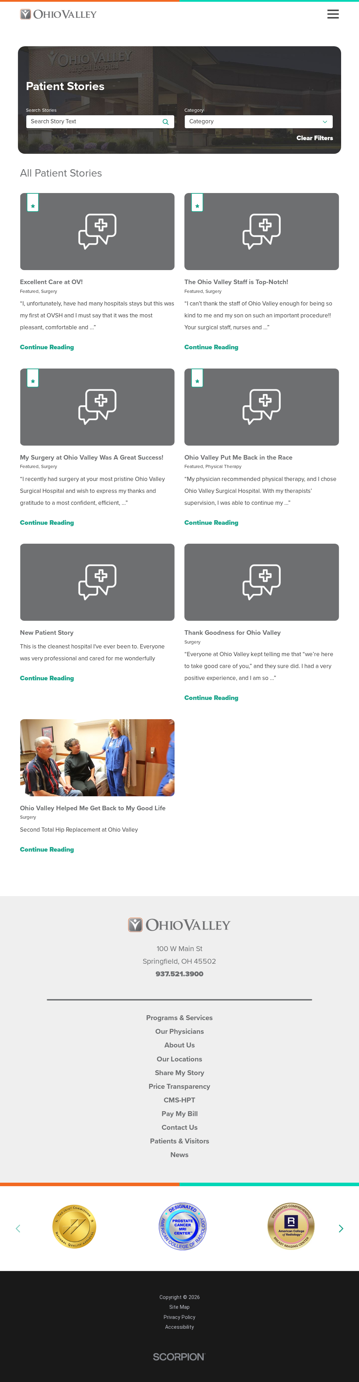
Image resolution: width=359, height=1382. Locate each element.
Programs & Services (179, 1017)
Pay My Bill (180, 1113)
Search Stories (41, 110)
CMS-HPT (179, 1099)
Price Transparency (179, 1085)
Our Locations (179, 1058)
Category (194, 110)
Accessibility (179, 1327)
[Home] (58, 14)
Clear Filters (315, 138)
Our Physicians (179, 1031)
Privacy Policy (179, 1317)
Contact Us (180, 1126)
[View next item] (341, 1228)
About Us (179, 1044)
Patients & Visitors (179, 1140)
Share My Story (179, 1072)
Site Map (179, 1307)
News (179, 1153)
